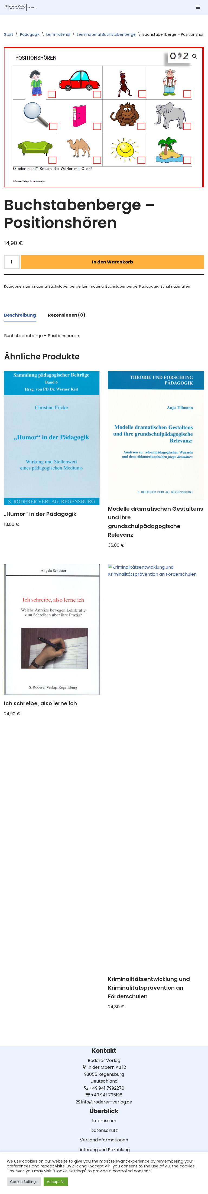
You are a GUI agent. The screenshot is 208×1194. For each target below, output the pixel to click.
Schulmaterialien (175, 286)
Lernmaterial (58, 34)
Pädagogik (30, 34)
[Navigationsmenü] (198, 7)
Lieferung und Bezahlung (104, 1150)
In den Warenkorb (112, 262)
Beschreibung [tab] (20, 315)
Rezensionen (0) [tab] (66, 315)
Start (8, 34)
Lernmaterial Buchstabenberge (106, 34)
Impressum (104, 1121)
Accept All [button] (55, 1181)
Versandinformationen (104, 1140)
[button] (195, 56)
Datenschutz (104, 1130)
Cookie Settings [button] (24, 1181)
